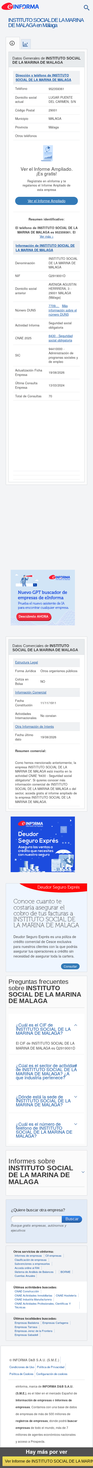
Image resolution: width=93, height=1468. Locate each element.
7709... (54, 306)
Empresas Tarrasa (26, 1327)
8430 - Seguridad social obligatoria (61, 338)
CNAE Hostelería (66, 1295)
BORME (65, 1272)
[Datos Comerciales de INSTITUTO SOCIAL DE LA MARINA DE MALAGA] (26, 44)
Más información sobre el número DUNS (63, 310)
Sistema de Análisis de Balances (34, 1272)
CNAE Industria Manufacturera (33, 1299)
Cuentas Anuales (25, 1276)
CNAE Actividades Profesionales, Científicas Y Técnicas (43, 1305)
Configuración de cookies (51, 1374)
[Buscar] (87, 8)
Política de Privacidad (50, 1367)
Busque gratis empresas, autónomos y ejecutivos (38, 1228)
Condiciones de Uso (21, 1367)
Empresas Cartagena (55, 1323)
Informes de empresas (28, 1255)
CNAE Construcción (27, 1291)
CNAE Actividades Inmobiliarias (33, 1295)
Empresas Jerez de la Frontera (33, 1331)
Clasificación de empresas (31, 1260)
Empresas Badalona (27, 1323)
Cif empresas (53, 1255)
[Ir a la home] (20, 5)
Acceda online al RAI (27, 1268)
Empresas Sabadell (26, 1335)
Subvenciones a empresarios (32, 1264)
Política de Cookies (21, 1374)
